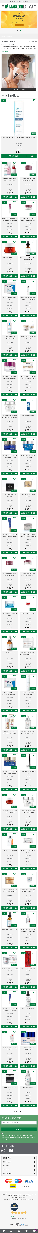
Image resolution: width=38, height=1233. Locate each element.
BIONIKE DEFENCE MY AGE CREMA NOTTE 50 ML (10, 772)
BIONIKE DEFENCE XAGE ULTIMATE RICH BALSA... (9, 377)
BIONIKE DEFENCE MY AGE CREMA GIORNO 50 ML (10, 456)
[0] (34, 1230)
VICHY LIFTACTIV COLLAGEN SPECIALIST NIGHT (10, 812)
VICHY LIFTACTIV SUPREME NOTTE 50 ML (28, 456)
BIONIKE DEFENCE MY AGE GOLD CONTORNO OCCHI (10, 1009)
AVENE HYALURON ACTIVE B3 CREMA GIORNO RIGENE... (28, 654)
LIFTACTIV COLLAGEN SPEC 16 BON (28, 970)
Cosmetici (9, 36)
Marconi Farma (7, 1158)
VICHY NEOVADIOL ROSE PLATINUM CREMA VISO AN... (28, 535)
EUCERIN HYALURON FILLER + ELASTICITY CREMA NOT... (28, 377)
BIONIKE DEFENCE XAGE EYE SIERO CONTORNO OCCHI (9, 219)
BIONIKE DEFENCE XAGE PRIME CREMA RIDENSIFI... (10, 575)
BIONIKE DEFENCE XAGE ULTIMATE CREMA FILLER (28, 179)
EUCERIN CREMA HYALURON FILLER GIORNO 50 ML (28, 891)
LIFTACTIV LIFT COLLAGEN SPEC (10, 258)
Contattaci (6, 1169)
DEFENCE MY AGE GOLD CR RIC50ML (28, 496)
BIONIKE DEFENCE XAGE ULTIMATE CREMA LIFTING (28, 219)
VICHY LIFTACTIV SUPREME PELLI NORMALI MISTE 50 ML (9, 417)
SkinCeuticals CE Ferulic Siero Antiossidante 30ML (28, 258)
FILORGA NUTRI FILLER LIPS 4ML (28, 772)
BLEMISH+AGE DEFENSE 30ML (10, 929)
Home (3, 36)
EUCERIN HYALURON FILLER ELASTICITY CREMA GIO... (28, 337)
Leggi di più (5, 51)
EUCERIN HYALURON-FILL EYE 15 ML (10, 1049)
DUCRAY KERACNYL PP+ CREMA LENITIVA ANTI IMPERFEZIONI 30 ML (19, 138)
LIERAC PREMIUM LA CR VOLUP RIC (10, 496)
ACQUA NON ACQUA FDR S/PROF (28, 851)
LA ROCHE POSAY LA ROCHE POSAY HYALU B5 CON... (28, 298)
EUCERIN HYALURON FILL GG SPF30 (10, 970)
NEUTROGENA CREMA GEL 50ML (10, 614)
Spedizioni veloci (7, 1173)
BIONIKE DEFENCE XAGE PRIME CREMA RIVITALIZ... (28, 575)
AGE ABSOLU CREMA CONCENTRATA (28, 1049)
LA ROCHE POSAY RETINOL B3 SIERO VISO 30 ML (10, 179)
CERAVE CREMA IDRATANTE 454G (10, 298)
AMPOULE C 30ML (10, 653)
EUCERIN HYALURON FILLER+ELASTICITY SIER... (9, 733)
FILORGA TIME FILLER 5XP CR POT (10, 1088)
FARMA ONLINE (6, 1165)
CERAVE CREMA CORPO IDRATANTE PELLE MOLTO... (9, 693)
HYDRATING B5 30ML (28, 1008)
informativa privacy (21, 1135)
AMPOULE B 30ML (28, 1087)
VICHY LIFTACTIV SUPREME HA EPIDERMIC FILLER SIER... (28, 930)
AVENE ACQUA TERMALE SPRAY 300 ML (28, 693)
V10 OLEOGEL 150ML (28, 416)
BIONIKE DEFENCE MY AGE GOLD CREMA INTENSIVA (10, 891)
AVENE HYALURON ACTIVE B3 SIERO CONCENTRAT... (28, 733)
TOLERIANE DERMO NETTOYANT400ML (10, 337)
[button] (17, 30)
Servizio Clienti (7, 1162)
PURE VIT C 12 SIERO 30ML (10, 850)
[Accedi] (19, 1231)
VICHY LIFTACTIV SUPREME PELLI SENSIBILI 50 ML (28, 812)
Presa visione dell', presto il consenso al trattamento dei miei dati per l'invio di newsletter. (18, 1137)
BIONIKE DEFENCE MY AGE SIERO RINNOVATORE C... (10, 535)
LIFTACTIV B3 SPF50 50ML (28, 613)
